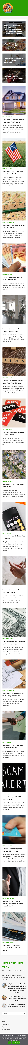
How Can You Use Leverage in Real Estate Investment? (13, 78)
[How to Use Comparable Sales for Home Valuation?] (4, 1005)
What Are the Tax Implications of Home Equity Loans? (12, 46)
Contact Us (5, 1024)
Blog (3, 1021)
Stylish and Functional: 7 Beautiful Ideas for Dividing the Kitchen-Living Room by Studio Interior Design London (13, 29)
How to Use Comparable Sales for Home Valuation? (13, 60)
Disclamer (5, 1027)
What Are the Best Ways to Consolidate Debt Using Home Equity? (12, 948)
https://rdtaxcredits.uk (15, 975)
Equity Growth (6, 533)
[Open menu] (24, 8)
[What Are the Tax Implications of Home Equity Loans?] (4, 997)
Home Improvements (8, 222)
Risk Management (7, 168)
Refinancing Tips (7, 845)
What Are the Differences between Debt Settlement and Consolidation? (12, 903)
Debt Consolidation (8, 377)
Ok (10, 1042)
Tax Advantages (7, 116)
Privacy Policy (6, 1029)
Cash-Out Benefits (7, 481)
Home (4, 1019)
